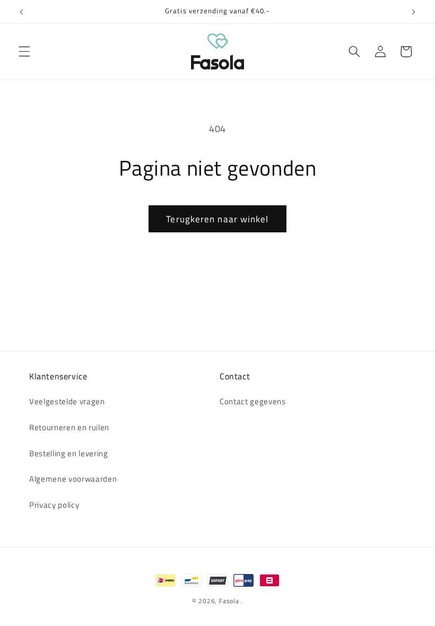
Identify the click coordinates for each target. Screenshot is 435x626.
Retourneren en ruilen (69, 427)
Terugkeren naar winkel (217, 218)
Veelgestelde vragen (67, 401)
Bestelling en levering (68, 453)
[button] (24, 51)
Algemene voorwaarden (73, 479)
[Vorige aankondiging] (21, 11)
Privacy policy (54, 505)
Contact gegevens (253, 401)
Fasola (229, 601)
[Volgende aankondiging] (413, 11)
